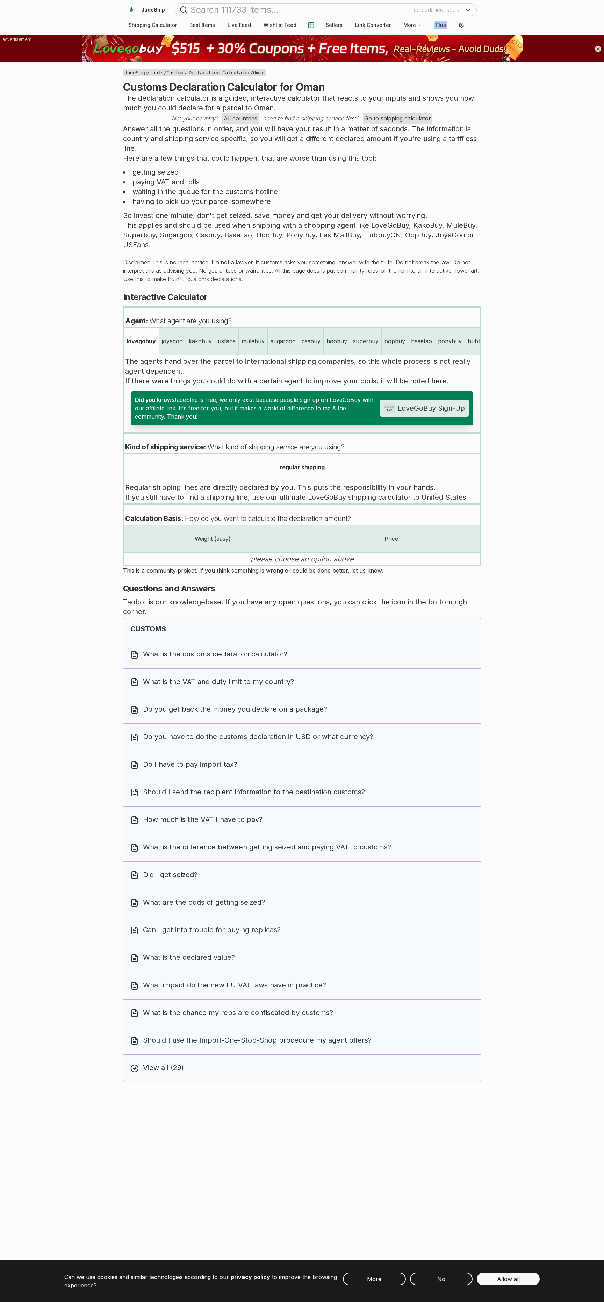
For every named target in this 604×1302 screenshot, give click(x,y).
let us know (366, 570)
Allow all (508, 1278)
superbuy (366, 341)
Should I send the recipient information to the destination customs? (254, 792)
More (409, 25)
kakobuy (200, 341)
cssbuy (311, 341)
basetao (421, 341)
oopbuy (394, 341)
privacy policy (250, 1276)
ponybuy (450, 341)
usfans (227, 341)
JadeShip (135, 72)
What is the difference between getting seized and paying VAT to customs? (267, 847)
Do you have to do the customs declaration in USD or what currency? (258, 737)
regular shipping (302, 467)
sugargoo (283, 341)
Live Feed (239, 25)
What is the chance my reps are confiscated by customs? (238, 1012)
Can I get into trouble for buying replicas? (212, 930)
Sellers (334, 25)
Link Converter (373, 25)
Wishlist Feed (280, 25)
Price (391, 538)
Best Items (202, 25)
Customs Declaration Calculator (208, 72)
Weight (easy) (213, 538)
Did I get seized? (170, 874)
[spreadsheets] (311, 25)
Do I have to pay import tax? (190, 764)
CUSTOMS (148, 629)
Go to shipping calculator (397, 118)
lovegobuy (141, 341)
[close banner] (598, 49)
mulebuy (253, 341)
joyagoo (172, 341)
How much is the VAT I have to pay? (203, 819)
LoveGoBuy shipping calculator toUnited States (387, 497)
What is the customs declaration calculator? (215, 654)
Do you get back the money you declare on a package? (235, 709)
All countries (240, 118)
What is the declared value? (189, 957)
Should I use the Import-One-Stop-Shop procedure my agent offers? (257, 1040)
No (441, 1278)
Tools (157, 72)
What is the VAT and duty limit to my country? (218, 681)
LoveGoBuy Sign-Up (431, 408)
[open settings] (461, 25)
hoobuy (336, 341)
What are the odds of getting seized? (204, 902)
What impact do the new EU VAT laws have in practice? (234, 985)
